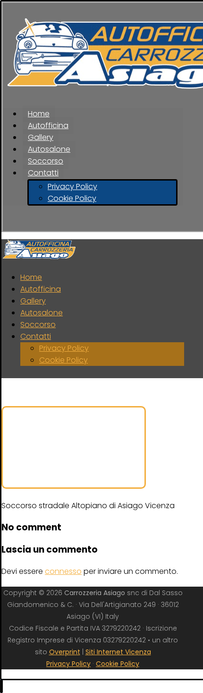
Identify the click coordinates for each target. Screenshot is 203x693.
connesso (63, 571)
